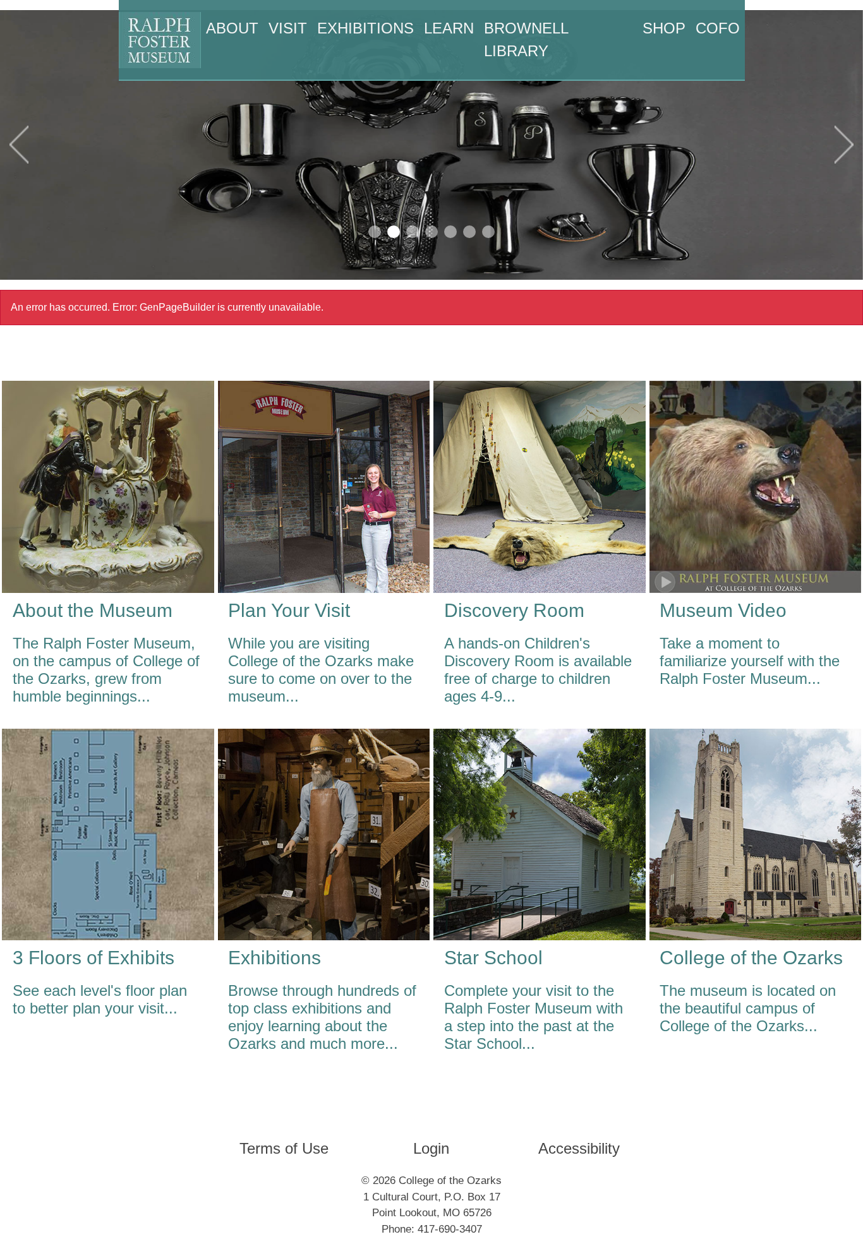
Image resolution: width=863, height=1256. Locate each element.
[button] (18, 145)
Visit (288, 28)
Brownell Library (526, 39)
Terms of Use (284, 1148)
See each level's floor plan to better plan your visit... (100, 999)
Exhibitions (365, 28)
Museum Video (723, 610)
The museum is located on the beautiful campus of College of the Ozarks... (748, 1008)
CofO (718, 28)
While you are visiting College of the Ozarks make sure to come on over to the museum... (321, 670)
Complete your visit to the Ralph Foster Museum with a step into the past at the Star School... (533, 1017)
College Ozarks (751, 957)
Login (431, 1148)
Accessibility (579, 1148)
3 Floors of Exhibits (93, 957)
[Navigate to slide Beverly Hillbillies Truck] (374, 231)
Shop (664, 28)
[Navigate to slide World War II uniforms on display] (488, 231)
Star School (493, 957)
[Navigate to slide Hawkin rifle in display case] (450, 231)
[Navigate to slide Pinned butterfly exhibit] (431, 231)
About (232, 28)
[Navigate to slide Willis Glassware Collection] (393, 231)
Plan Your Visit (289, 610)
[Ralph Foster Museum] (160, 40)
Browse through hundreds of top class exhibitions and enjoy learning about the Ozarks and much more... (322, 1017)
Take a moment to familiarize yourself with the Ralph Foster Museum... (750, 661)
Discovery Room (514, 610)
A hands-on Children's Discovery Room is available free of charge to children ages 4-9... (538, 670)
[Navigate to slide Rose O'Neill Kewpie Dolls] (469, 231)
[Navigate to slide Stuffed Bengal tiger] (412, 231)
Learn (449, 28)
